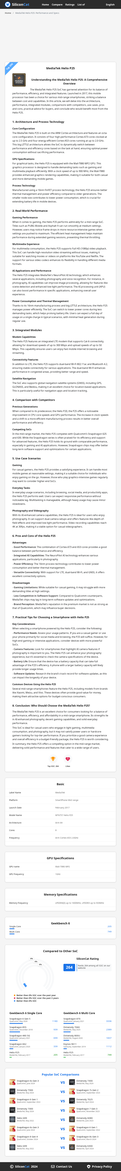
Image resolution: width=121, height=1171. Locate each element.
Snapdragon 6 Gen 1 (27, 1099)
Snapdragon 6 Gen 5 (19, 1018)
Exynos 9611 (70, 1043)
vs (62, 1082)
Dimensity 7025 (84, 1099)
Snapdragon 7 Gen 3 (86, 1108)
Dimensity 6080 (84, 1117)
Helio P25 (14, 1052)
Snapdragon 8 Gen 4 (27, 1136)
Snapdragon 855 (17, 1027)
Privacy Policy (102, 1166)
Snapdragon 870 (71, 1018)
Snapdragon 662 (17, 1043)
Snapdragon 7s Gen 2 (87, 1090)
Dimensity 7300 (84, 1080)
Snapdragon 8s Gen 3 (87, 1136)
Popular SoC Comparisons (60, 1074)
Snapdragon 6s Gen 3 (28, 1080)
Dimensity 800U (71, 1035)
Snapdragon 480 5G (19, 1035)
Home (45, 4)
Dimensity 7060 (71, 1027)
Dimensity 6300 (84, 1145)
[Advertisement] (60, 36)
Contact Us (64, 1166)
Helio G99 (22, 1117)
